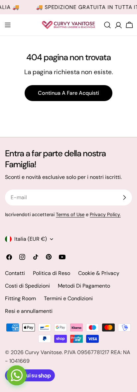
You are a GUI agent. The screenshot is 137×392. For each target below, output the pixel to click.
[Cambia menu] (7, 25)
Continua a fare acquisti (68, 92)
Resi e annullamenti (29, 311)
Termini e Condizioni (68, 298)
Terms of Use (70, 214)
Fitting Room (20, 298)
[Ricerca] (107, 25)
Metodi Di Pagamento (84, 285)
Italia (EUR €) (30, 238)
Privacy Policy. (105, 214)
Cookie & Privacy (98, 273)
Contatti (15, 273)
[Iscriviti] (124, 197)
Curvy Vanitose (43, 352)
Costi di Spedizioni (27, 285)
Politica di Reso (51, 273)
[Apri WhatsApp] (17, 375)
